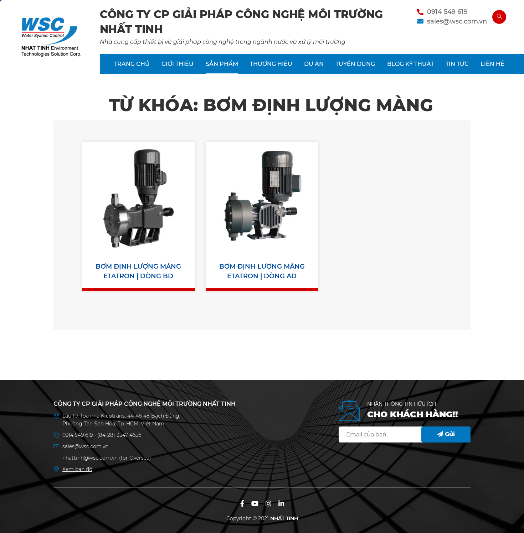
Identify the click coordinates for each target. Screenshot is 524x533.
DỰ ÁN (314, 64)
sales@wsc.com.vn (457, 21)
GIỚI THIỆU (177, 64)
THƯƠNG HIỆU (271, 64)
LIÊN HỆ (492, 64)
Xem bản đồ (77, 469)
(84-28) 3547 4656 (119, 435)
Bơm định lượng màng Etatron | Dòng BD (138, 271)
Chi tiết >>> (138, 216)
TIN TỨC (457, 64)
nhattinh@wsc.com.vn (90, 458)
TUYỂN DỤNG (355, 64)
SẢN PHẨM (222, 64)
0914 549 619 (447, 12)
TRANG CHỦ (132, 64)
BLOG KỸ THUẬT (410, 64)
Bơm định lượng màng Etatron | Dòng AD (262, 271)
